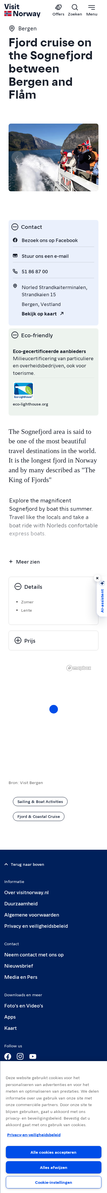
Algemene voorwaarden (31, 914)
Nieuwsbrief (18, 965)
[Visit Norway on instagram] (20, 1056)
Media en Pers (20, 976)
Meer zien (28, 561)
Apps (10, 1016)
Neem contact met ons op (34, 954)
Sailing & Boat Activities (40, 801)
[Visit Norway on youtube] (32, 1056)
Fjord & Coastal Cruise (38, 816)
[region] (53, 1127)
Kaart (10, 1027)
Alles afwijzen (53, 1167)
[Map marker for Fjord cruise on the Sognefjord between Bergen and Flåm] (53, 709)
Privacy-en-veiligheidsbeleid (33, 1134)
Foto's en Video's (23, 1005)
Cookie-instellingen (53, 1182)
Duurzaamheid (21, 903)
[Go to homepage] (22, 10)
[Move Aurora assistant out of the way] (97, 578)
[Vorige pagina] (17, 157)
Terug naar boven (27, 864)
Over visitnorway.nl (26, 892)
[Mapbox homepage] (78, 668)
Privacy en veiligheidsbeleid (36, 925)
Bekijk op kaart (39, 313)
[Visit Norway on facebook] (7, 1056)
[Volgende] (89, 157)
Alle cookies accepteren (53, 1152)
